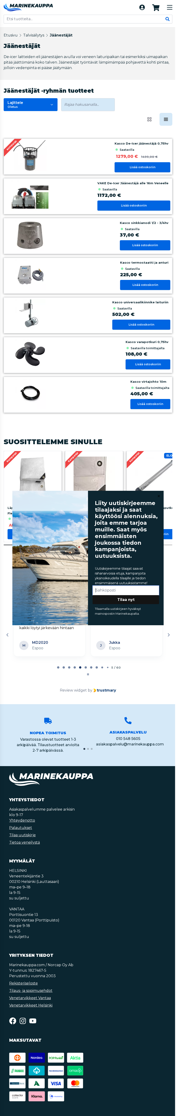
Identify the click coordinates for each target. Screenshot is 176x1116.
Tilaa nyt (125, 599)
